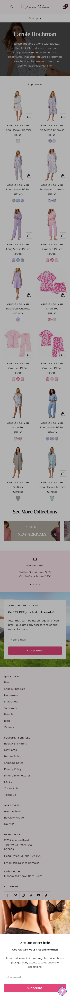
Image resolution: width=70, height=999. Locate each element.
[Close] (65, 905)
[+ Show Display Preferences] (62, 991)
